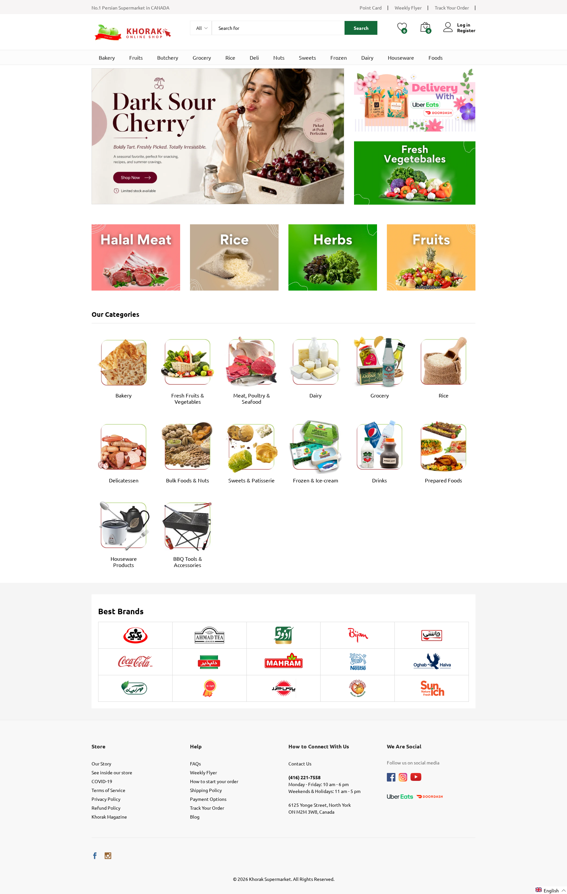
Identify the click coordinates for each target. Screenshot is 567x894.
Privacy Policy (106, 799)
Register (466, 30)
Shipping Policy (206, 790)
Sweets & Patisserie (251, 480)
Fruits (136, 57)
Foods (436, 57)
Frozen (338, 57)
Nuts (278, 57)
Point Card (371, 7)
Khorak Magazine (109, 817)
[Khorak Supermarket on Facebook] (95, 856)
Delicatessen (123, 480)
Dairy (367, 57)
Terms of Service (108, 790)
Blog (195, 817)
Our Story (101, 763)
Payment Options (208, 799)
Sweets (307, 57)
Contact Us (299, 763)
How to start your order (214, 781)
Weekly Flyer (408, 7)
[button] (551, 890)
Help (196, 746)
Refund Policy (106, 808)
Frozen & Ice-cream (315, 480)
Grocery (202, 57)
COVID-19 (102, 781)
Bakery (107, 57)
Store (98, 746)
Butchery (167, 57)
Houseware (401, 57)
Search (361, 28)
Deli (254, 57)
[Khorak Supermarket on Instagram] (108, 856)
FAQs (195, 763)
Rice (230, 57)
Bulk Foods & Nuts (187, 480)
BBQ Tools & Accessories (187, 561)
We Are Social (404, 746)
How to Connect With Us (318, 746)
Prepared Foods (443, 480)
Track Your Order (452, 7)
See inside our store (112, 772)
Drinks (379, 480)
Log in (463, 25)
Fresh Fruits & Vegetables (187, 398)
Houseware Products (124, 561)
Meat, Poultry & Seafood (251, 398)
